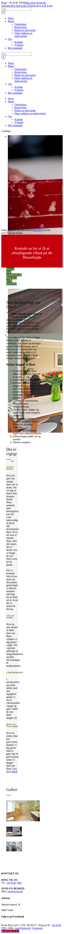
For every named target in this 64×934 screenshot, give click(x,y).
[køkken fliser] (14, 835)
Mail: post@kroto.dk (35, 2)
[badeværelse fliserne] (23, 820)
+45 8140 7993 (14, 882)
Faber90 (37, 230)
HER (14, 771)
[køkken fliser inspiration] (14, 850)
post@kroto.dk (15, 891)
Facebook (37, 928)
